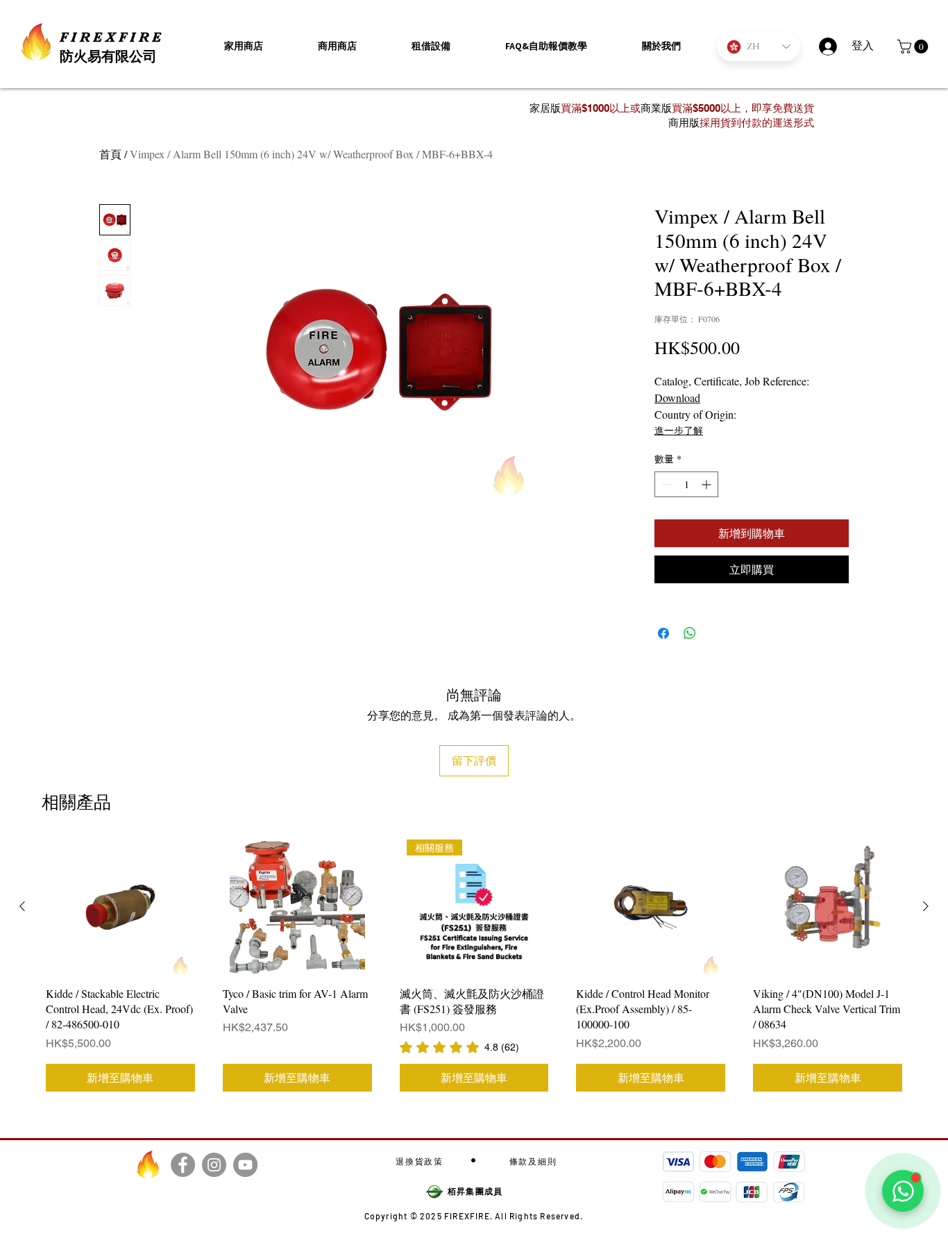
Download (677, 397)
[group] (474, 967)
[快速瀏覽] (120, 907)
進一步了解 (678, 430)
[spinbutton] (686, 484)
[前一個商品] (22, 906)
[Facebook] (183, 1165)
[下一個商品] (925, 906)
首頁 (110, 154)
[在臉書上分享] (663, 633)
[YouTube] (245, 1165)
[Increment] (707, 484)
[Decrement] (665, 484)
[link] (459, 1047)
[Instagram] (214, 1165)
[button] (661, 46)
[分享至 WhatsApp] (690, 633)
